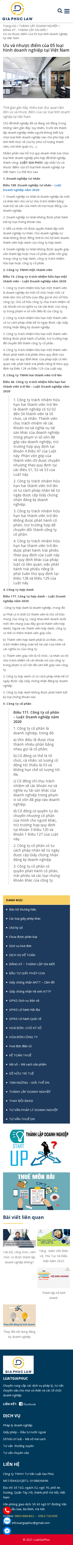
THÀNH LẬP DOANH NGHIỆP (30, 1092)
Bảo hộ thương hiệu (22, 909)
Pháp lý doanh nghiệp (17, 1425)
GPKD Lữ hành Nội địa (24, 1010)
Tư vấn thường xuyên (18, 1446)
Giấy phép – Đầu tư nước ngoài (24, 1432)
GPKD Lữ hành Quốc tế (25, 1019)
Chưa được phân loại (23, 937)
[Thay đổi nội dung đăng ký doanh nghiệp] (19, 1315)
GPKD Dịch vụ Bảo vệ (24, 1000)
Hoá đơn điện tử (20, 1046)
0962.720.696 (48, 1516)
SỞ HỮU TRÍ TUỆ (21, 1073)
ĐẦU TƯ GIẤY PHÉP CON (27, 973)
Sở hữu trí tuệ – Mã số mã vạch (24, 1439)
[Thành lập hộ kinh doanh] (53, 1277)
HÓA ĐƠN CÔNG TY (23, 1037)
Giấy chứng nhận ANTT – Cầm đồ (32, 982)
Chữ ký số (16, 928)
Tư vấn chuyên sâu (16, 1453)
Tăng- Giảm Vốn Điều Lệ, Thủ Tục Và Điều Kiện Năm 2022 (53, 1256)
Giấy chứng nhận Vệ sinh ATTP (30, 991)
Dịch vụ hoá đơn (20, 946)
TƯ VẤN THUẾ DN (22, 1119)
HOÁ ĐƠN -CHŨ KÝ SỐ (25, 1028)
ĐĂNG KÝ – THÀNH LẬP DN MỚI (32, 964)
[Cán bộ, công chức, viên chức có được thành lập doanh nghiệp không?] (19, 1238)
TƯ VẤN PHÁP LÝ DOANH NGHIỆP (33, 1110)
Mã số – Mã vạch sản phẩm (27, 1064)
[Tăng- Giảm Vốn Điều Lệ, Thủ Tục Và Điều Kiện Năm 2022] (53, 1237)
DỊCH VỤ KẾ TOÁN (22, 955)
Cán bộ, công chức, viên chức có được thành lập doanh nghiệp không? (19, 1257)
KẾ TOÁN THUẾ (20, 1055)
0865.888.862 (24, 1516)
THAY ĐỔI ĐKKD (21, 1101)
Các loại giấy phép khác (25, 918)
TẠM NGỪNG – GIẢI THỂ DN (29, 1082)
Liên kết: (10, 1404)
